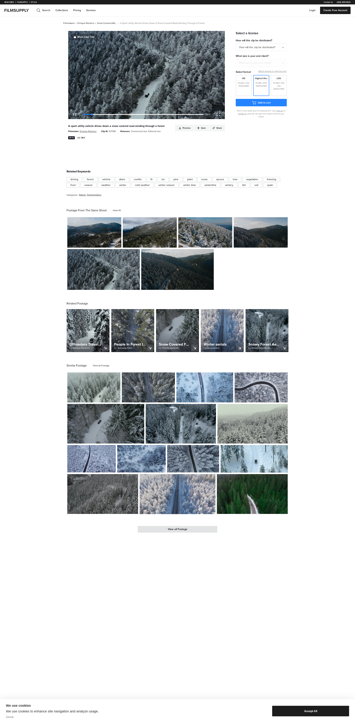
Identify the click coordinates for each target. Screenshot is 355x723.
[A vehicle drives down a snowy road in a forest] (105, 424)
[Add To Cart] (117, 243)
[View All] (117, 210)
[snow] (204, 179)
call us (280, 110)
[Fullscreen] (218, 114)
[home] (18, 10)
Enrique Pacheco (85, 23)
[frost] (73, 185)
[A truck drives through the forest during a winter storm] (93, 387)
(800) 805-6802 (344, 2)
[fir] (151, 179)
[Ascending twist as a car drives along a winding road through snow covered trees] (261, 387)
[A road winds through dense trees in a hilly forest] (177, 269)
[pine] (176, 179)
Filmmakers (69, 23)
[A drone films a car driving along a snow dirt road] (181, 424)
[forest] (90, 179)
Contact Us (328, 2)
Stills (34, 2)
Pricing (77, 10)
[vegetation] (252, 179)
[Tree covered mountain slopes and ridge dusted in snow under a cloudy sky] (150, 232)
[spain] (270, 185)
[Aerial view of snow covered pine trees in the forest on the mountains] (102, 494)
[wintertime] (210, 185)
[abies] (122, 179)
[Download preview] (97, 398)
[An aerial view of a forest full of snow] (204, 387)
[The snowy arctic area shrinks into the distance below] (141, 458)
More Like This (85, 37)
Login (312, 10)
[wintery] (229, 185)
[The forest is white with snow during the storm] (252, 424)
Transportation (94, 195)
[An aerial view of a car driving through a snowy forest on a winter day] (254, 459)
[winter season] (166, 185)
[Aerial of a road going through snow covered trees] (193, 458)
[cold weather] (142, 185)
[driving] (74, 179)
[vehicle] (106, 179)
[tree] (235, 179)
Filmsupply (22, 2)
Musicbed (9, 2)
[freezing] (271, 179)
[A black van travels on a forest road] (252, 494)
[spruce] (220, 179)
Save (108, 243)
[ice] (163, 179)
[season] (88, 185)
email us (242, 113)
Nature (82, 195)
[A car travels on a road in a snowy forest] (148, 387)
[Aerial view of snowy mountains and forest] (94, 232)
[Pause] (74, 114)
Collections (61, 10)
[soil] (256, 185)
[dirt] (243, 185)
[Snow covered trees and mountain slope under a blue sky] (205, 232)
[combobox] (261, 63)
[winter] (123, 185)
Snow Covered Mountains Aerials (107, 23)
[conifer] (138, 179)
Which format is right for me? (272, 71)
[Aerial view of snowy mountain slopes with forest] (261, 232)
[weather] (106, 185)
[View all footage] (101, 365)
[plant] (189, 179)
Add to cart (264, 102)
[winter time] (190, 185)
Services (91, 10)
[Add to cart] (116, 398)
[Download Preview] (98, 243)
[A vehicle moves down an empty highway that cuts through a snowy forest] (177, 494)
